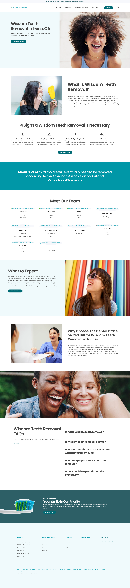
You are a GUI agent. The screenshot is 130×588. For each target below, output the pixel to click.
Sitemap (19, 571)
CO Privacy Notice (82, 569)
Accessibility (102, 569)
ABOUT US (94, 7)
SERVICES (67, 7)
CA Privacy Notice (71, 569)
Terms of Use (45, 569)
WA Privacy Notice (93, 569)
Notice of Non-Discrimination (57, 569)
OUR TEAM (58, 7)
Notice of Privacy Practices (33, 569)
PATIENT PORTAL (86, 537)
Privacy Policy (21, 569)
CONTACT (20, 537)
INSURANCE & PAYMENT (49, 537)
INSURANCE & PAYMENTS (81, 7)
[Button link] (118, 7)
